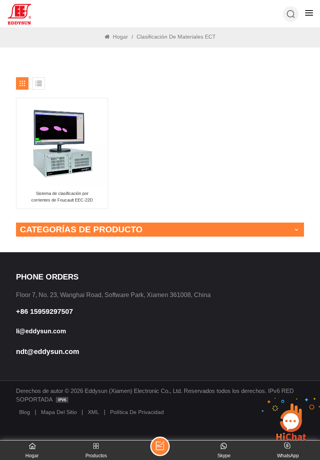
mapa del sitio (59, 412)
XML (93, 412)
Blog (24, 412)
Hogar (119, 37)
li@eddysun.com (41, 331)
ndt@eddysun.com (47, 352)
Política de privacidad (137, 412)
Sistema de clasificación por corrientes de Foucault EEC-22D (62, 196)
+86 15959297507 (44, 311)
